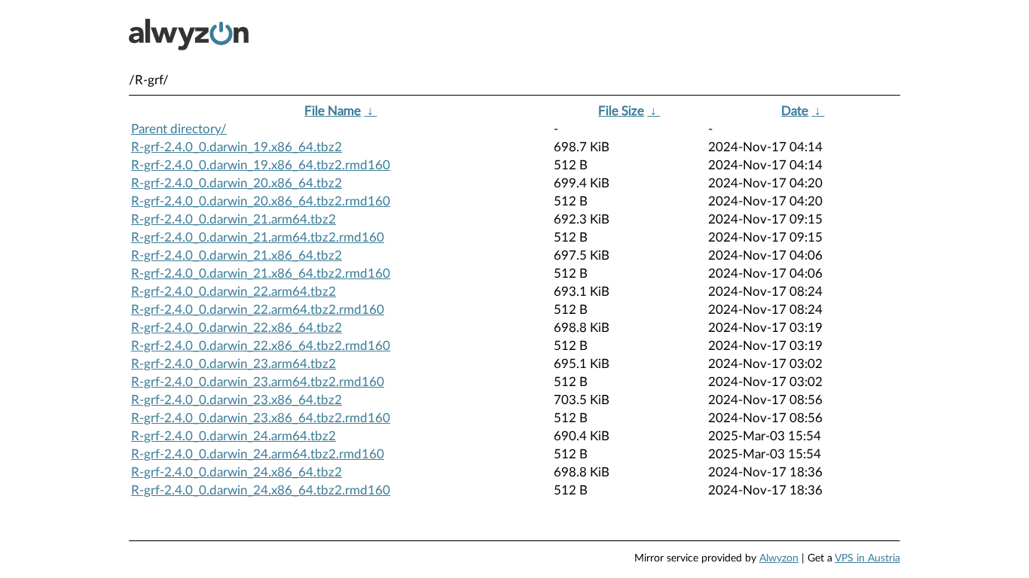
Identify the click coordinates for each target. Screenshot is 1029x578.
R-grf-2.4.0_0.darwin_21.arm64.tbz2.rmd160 (257, 237)
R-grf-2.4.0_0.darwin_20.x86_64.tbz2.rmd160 (260, 201)
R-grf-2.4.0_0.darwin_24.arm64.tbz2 (233, 436)
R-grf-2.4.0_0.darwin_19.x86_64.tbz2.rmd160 (260, 165)
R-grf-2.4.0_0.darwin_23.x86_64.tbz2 (236, 400)
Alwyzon (778, 558)
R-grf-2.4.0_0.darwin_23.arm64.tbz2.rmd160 (257, 382)
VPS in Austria (867, 558)
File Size (621, 111)
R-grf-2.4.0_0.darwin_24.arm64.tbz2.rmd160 (257, 454)
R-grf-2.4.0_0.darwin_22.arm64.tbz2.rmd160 (257, 309)
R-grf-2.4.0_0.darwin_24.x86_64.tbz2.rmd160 (260, 490)
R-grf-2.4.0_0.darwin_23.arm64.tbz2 (233, 363)
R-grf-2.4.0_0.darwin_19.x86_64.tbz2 (236, 147)
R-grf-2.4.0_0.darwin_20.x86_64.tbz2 (236, 183)
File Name (332, 111)
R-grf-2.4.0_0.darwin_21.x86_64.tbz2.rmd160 (260, 273)
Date (794, 111)
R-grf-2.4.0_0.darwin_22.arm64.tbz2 (233, 291)
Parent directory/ (179, 129)
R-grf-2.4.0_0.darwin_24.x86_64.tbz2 (236, 472)
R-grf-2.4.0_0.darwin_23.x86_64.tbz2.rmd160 (260, 418)
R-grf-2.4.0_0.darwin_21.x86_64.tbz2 (236, 255)
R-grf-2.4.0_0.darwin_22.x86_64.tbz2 (236, 327)
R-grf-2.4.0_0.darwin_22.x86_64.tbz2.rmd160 (260, 345)
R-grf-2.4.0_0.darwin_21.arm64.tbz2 (233, 219)
